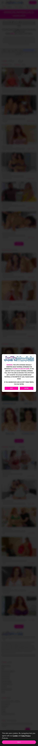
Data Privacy (26, 736)
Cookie (15, 736)
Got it (19, 742)
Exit (11, 388)
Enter (26, 388)
